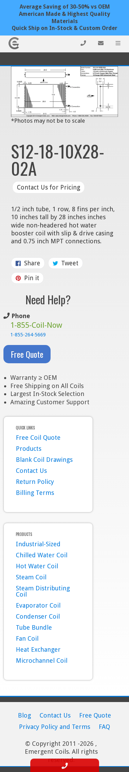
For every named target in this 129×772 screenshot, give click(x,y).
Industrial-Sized (38, 544)
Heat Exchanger (38, 649)
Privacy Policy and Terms (54, 726)
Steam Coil (31, 577)
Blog (24, 715)
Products (28, 448)
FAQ (104, 726)
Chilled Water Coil (41, 555)
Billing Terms (35, 492)
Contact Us (31, 470)
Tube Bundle (34, 627)
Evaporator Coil (38, 605)
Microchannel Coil (41, 660)
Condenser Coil (38, 616)
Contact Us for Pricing (48, 187)
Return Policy (35, 481)
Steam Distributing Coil (43, 591)
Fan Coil (27, 638)
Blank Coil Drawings (44, 459)
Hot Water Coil (37, 566)
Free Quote (27, 354)
